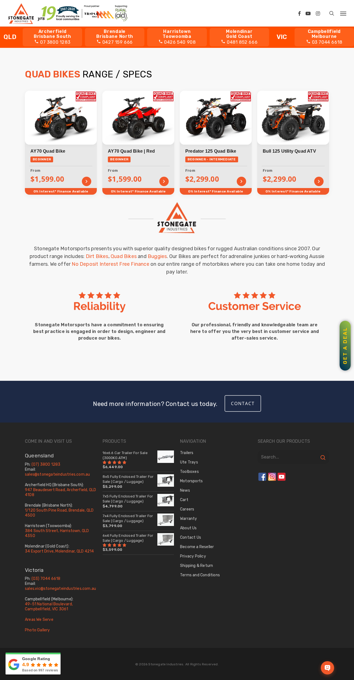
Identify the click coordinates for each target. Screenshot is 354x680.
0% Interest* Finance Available (60, 191)
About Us (188, 528)
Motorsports (191, 481)
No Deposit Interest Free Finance (110, 264)
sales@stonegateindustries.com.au (57, 474)
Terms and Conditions (200, 575)
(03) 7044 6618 (46, 578)
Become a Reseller (197, 546)
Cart (184, 499)
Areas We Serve (39, 619)
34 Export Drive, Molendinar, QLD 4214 (59, 551)
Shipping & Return (196, 565)
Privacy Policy (193, 556)
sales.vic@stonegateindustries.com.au (60, 588)
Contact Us (190, 537)
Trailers (187, 452)
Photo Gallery (37, 630)
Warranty (188, 518)
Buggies (157, 256)
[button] (343, 13)
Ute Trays (189, 462)
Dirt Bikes (97, 256)
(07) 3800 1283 (46, 464)
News (185, 490)
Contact (243, 403)
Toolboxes (189, 471)
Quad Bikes (124, 256)
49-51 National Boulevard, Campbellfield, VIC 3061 (49, 606)
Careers (187, 509)
